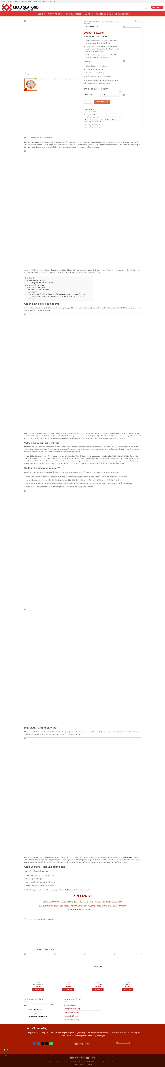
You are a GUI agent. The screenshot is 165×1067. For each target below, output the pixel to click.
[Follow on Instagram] (159, 1)
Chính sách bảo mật (70, 1005)
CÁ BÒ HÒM (98, 984)
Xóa (120, 91)
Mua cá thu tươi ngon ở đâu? (36, 287)
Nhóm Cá (87, 23)
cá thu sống (103, 118)
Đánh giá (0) (48, 137)
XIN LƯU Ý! (33, 292)
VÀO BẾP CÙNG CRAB (104, 14)
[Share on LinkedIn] (99, 126)
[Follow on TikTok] (43, 1043)
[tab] (26, 137)
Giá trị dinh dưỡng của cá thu (36, 280)
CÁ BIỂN (92, 115)
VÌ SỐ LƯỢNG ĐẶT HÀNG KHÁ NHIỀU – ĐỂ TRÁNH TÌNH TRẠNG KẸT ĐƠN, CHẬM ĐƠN (57, 294)
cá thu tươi (109, 118)
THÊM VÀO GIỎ (102, 101)
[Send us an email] (162, 1)
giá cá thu (114, 118)
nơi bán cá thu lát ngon (93, 120)
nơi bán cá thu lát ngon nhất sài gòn (109, 120)
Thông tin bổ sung (36, 137)
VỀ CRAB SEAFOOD (122, 14)
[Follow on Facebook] (157, 1)
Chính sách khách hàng (71, 1020)
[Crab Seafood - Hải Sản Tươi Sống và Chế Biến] (21, 7)
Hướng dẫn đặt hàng (71, 1016)
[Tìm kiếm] (146, 7)
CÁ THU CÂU (88, 94)
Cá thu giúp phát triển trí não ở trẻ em (41, 283)
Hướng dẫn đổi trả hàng (72, 1008)
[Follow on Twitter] (160, 1)
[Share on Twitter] (89, 126)
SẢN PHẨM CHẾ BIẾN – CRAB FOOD (79, 14)
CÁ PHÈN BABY (38, 984)
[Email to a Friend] (92, 126)
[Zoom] (27, 75)
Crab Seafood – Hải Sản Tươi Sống (38, 290)
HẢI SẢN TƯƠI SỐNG (54, 14)
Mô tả (26, 137)
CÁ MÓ (68, 984)
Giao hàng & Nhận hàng (71, 1012)
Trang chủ (88, 22)
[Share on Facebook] (85, 126)
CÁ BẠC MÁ (127, 984)
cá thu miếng (96, 118)
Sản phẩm (96, 22)
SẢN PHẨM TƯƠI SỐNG (109, 22)
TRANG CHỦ (40, 14)
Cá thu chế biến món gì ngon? (36, 285)
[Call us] (51, 1043)
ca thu (90, 118)
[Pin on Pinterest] (96, 126)
